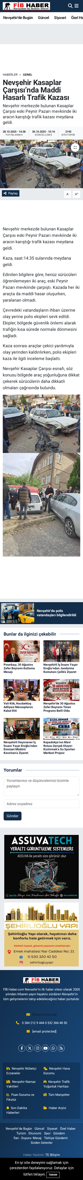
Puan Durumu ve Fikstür (20, 1097)
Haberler (10, 74)
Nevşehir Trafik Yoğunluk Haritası (56, 1084)
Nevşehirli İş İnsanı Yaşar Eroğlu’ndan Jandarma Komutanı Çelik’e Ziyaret (60, 668)
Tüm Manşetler (59, 1095)
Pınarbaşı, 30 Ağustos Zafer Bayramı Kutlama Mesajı (19, 668)
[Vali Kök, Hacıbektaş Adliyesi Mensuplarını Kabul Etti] (22, 689)
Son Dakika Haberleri (16, 1110)
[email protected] (45, 1015)
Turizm (21, 1133)
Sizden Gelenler (42, 1143)
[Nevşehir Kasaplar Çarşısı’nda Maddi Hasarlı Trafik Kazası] (41, 164)
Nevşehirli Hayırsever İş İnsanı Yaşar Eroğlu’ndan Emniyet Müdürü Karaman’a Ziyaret (20, 747)
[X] (29, 1048)
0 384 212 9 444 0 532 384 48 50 (44, 1023)
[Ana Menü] (76, 6)
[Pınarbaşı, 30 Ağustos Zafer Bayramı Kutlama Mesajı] (22, 651)
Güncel (43, 17)
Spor (47, 1133)
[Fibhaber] (26, 6)
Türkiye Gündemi (56, 1138)
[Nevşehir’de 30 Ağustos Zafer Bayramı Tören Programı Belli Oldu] (61, 689)
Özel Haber (68, 1129)
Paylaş (13, 193)
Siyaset (60, 17)
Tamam (53, 1174)
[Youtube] (45, 1048)
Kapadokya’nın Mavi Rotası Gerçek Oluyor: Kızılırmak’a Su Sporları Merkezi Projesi (59, 747)
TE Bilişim (52, 1155)
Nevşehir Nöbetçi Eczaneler (21, 1071)
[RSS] (61, 1048)
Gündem (59, 1133)
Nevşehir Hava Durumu (56, 1071)
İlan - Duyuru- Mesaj (28, 1138)
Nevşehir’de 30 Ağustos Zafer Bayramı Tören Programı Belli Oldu (59, 707)
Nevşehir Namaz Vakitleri (21, 1084)
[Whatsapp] (53, 1048)
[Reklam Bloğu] (41, 866)
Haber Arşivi (57, 1108)
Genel (27, 74)
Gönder (13, 816)
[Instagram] (37, 1048)
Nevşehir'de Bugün (18, 17)
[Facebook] (21, 1048)
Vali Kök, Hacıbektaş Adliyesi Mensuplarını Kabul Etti (18, 707)
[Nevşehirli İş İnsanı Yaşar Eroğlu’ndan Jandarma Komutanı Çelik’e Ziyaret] (61, 651)
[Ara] (70, 6)
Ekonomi (35, 1133)
